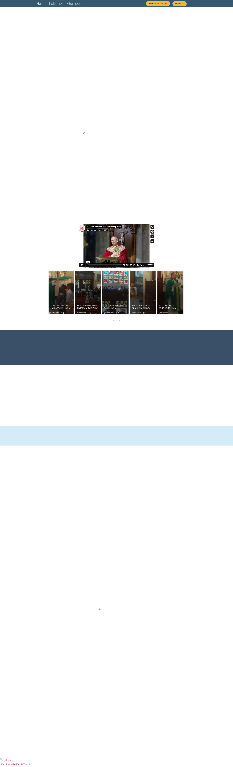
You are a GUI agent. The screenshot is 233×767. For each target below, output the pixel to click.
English (11, 760)
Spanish (12, 764)
